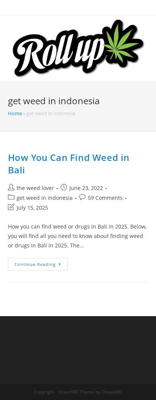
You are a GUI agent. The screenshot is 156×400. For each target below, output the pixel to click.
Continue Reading (41, 265)
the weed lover (35, 188)
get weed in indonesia (45, 197)
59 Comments (105, 197)
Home (15, 113)
